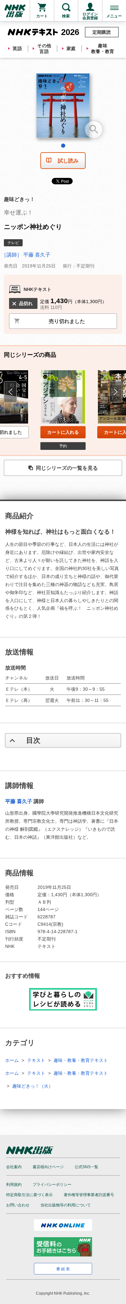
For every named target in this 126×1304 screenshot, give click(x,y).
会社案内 (14, 1167)
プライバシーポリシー (52, 1184)
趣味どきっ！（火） (32, 1086)
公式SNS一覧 (86, 1167)
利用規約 (14, 1184)
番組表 (63, 1269)
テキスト (36, 1060)
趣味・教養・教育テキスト (81, 1060)
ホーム (12, 1060)
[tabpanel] (63, 108)
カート (42, 16)
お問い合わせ (17, 1205)
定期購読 (101, 32)
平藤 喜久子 (18, 801)
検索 (66, 16)
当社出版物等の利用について (65, 1205)
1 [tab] (63, 146)
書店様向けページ (48, 1167)
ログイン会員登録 (90, 16)
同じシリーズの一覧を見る (67, 468)
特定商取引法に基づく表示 (29, 1195)
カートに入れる (63, 432)
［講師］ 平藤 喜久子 (25, 255)
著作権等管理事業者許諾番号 (89, 1195)
